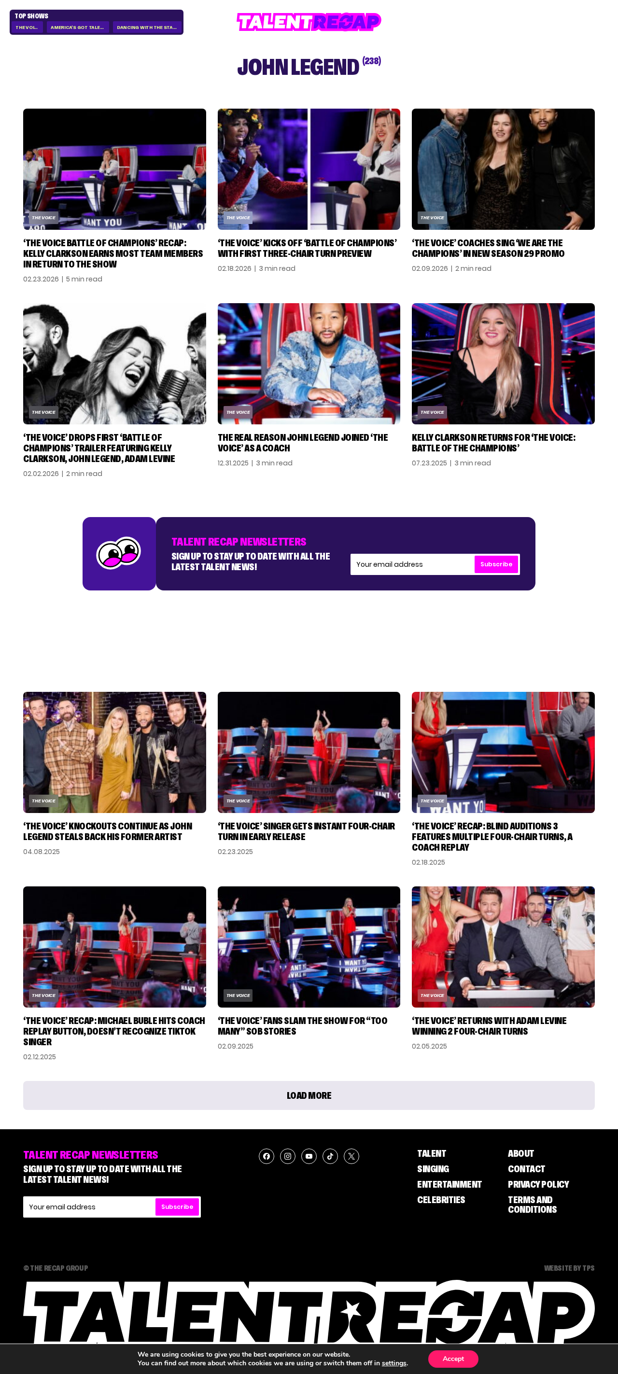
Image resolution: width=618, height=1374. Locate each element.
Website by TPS (569, 1267)
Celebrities (441, 1199)
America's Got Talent (79, 27)
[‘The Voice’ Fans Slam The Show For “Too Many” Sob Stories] (309, 947)
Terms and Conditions (532, 1204)
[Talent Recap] (309, 22)
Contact (527, 1169)
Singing (433, 1169)
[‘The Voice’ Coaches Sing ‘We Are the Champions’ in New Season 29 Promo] (503, 169)
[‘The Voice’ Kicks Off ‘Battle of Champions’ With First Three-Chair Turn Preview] (309, 169)
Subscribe (496, 564)
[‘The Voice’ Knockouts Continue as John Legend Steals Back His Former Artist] (114, 752)
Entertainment (449, 1184)
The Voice (27, 27)
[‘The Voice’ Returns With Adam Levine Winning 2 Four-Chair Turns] (503, 947)
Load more (309, 1095)
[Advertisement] (309, 631)
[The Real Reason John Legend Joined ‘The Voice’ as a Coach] (309, 363)
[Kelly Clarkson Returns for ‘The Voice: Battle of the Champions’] (503, 363)
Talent (431, 1153)
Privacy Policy (538, 1184)
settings (394, 1363)
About (521, 1153)
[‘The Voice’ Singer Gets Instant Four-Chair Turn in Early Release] (309, 752)
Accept (453, 1358)
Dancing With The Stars (148, 27)
